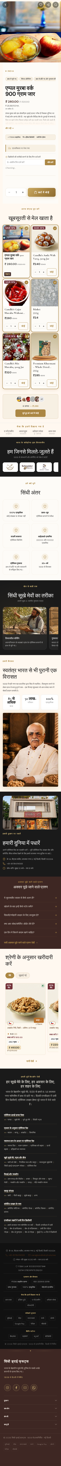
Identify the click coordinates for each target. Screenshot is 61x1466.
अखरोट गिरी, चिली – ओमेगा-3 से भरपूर (21, 1027)
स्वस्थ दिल (11, 1145)
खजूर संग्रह (9, 1190)
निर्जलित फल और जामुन (27, 1162)
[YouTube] (25, 1387)
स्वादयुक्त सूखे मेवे (45, 1162)
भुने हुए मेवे (26, 1119)
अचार (28, 1178)
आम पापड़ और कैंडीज (15, 1178)
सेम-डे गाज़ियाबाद (31, 1228)
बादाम (10, 1132)
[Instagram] (7, 1387)
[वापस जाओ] (5, 5)
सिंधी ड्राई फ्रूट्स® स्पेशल (14, 1165)
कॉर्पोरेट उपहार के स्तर (12, 1203)
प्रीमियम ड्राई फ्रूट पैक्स (14, 1115)
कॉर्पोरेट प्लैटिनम (13, 1208)
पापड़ (30, 1182)
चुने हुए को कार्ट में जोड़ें (30, 413)
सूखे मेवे (17, 1119)
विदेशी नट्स (37, 1119)
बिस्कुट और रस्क (39, 1178)
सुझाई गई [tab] (23, 975)
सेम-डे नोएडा (29, 1232)
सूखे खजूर (27, 1195)
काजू (16, 1132)
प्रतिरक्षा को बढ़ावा (37, 1145)
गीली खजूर (17, 1195)
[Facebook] (16, 1387)
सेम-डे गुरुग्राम (16, 1232)
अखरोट (23, 1132)
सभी (9, 1195)
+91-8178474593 (15, 863)
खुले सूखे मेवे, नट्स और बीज (15, 1157)
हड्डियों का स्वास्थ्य (18, 1149)
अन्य (35, 1195)
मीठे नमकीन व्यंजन (41, 1182)
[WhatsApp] (33, 1387)
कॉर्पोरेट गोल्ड (27, 1208)
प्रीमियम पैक (31, 1165)
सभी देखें (30, 1061)
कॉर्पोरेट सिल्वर (40, 1208)
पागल (10, 1119)
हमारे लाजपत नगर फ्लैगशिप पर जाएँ (20, 1225)
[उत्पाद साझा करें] (48, 5)
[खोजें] (56, 5)
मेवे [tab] (10, 975)
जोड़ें (52, 272)
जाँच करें (50, 162)
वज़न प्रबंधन (23, 1145)
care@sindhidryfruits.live (43, 1255)
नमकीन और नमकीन (17, 1182)
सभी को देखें (12, 1162)
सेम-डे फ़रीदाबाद (16, 1228)
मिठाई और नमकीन (11, 1174)
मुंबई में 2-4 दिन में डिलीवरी (47, 1232)
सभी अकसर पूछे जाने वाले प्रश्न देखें (19, 942)
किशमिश (32, 1132)
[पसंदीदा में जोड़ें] (41, 5)
